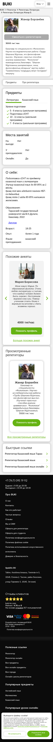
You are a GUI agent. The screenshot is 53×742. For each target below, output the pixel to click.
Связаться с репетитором (26, 37)
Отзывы (8, 519)
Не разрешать (14, 734)
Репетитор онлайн (13, 658)
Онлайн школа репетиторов (18, 677)
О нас (8, 501)
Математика (11, 695)
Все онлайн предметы (15, 667)
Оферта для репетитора (16, 528)
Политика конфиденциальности (20, 538)
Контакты (9, 505)
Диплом (12, 223)
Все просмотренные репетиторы (26, 437)
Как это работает (13, 510)
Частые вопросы (13, 515)
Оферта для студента (15, 533)
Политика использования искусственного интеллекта (24, 549)
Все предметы (12, 663)
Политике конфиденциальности (28, 726)
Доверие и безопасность (16, 556)
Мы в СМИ (10, 524)
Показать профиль (26, 331)
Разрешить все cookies (38, 734)
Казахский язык (12, 700)
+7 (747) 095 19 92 (16, 480)
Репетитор (10, 653)
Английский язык (13, 691)
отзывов (19, 608)
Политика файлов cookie (16, 542)
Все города (10, 672)
